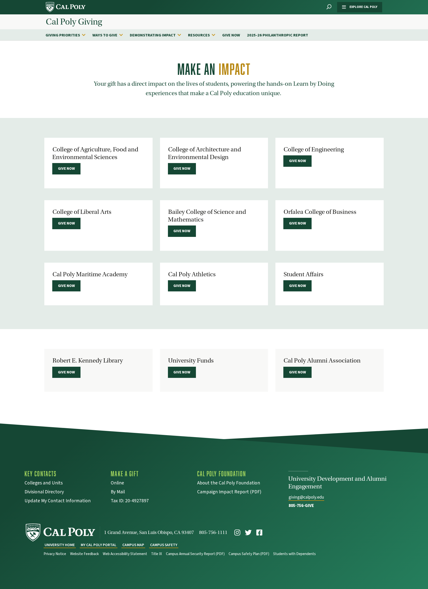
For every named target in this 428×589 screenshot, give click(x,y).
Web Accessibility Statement (125, 554)
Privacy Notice (55, 554)
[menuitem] (68, 35)
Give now (66, 168)
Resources (199, 35)
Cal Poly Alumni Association (322, 360)
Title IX (156, 554)
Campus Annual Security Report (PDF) (195, 554)
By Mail (118, 492)
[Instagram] (237, 532)
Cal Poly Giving (74, 21)
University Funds (191, 360)
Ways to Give (104, 35)
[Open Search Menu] (328, 7)
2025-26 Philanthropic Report (277, 35)
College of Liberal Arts (82, 212)
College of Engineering (314, 149)
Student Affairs (303, 274)
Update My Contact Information (58, 501)
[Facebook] (259, 532)
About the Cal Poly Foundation (228, 483)
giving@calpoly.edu (306, 497)
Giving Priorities (63, 35)
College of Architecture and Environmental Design (204, 153)
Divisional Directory (44, 492)
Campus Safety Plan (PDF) (249, 554)
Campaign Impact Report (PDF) (229, 492)
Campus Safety (163, 545)
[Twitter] (248, 532)
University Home (60, 545)
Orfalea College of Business (320, 212)
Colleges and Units (44, 483)
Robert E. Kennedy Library (88, 360)
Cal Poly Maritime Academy (90, 274)
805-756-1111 (213, 532)
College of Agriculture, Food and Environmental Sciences (95, 153)
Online (117, 483)
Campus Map (133, 545)
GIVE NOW (231, 35)
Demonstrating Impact (153, 35)
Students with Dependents (294, 554)
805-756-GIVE (301, 506)
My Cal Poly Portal (98, 545)
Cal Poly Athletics (192, 274)
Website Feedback (84, 554)
